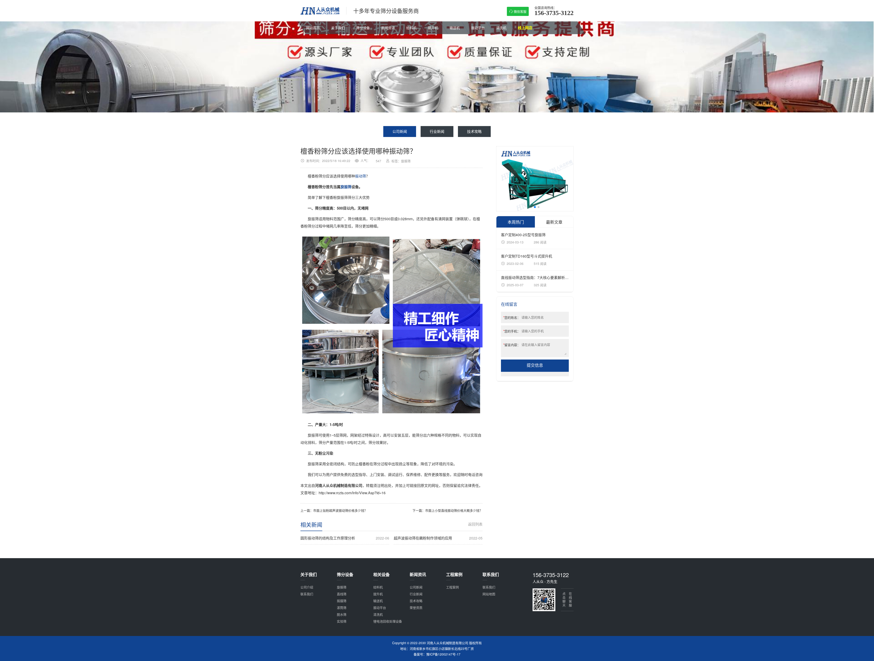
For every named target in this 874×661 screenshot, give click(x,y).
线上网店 (525, 27)
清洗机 (501, 27)
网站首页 (313, 27)
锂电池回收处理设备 (387, 621)
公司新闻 (399, 131)
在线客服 (570, 600)
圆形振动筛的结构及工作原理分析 (344, 538)
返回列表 (475, 524)
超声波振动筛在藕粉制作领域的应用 (438, 538)
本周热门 (516, 222)
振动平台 (478, 27)
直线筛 (341, 594)
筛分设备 (363, 27)
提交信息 (535, 365)
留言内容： (511, 344)
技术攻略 (474, 131)
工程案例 (452, 587)
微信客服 (520, 11)
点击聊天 (564, 600)
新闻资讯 (388, 27)
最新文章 (554, 222)
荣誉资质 (416, 607)
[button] (531, 207)
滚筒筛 (341, 607)
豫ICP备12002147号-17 (443, 654)
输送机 (455, 27)
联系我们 (306, 594)
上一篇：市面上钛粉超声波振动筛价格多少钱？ (333, 510)
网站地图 (489, 594)
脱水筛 (341, 614)
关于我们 (338, 27)
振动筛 (360, 176)
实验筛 (341, 621)
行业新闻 (437, 131)
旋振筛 (345, 186)
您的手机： (511, 331)
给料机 (411, 27)
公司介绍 (306, 587)
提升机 (433, 27)
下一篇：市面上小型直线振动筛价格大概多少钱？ (447, 510)
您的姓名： (511, 317)
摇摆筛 (341, 600)
